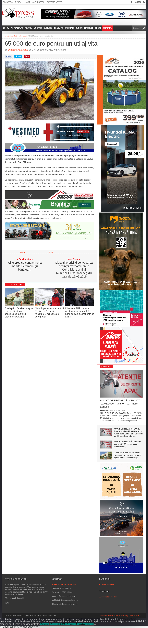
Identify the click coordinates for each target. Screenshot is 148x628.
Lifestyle (88, 28)
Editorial (107, 28)
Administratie (23, 36)
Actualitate (17, 28)
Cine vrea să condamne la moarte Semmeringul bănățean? (25, 266)
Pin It (51, 252)
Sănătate (69, 28)
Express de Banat (106, 410)
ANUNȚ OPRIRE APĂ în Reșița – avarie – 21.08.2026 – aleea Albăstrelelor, (128, 444)
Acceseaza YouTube (108, 597)
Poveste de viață (55, 2)
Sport (98, 28)
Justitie (38, 28)
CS (4, 28)
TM (8, 28)
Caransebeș (38, 2)
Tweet (22, 252)
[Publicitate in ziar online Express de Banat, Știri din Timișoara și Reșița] (49, 152)
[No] (95, 624)
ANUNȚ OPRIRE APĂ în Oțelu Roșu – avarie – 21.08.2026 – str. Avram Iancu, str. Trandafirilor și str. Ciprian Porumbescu (128, 432)
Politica (29, 28)
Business (48, 28)
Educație (58, 28)
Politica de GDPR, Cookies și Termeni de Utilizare (72, 624)
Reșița (18, 2)
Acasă (7, 36)
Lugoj (27, 2)
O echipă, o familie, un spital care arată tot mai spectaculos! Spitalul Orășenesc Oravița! (127, 455)
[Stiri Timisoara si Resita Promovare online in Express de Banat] (49, 239)
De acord (44, 624)
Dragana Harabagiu (18, 49)
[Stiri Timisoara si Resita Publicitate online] (49, 198)
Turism (79, 28)
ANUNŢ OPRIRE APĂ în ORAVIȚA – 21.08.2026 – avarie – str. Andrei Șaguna (121, 403)
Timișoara (8, 2)
